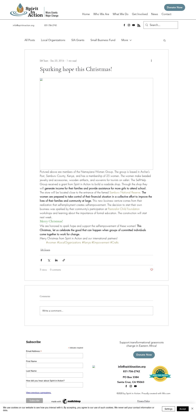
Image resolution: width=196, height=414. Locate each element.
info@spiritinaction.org (23, 25)
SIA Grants (77, 40)
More (124, 40)
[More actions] (151, 60)
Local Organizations (53, 40)
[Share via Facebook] (41, 260)
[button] (101, 14)
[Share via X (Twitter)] (48, 260)
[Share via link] (63, 260)
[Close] (192, 409)
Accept (182, 408)
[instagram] (128, 25)
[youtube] (133, 25)
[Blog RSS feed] (138, 25)
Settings (168, 408)
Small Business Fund (102, 40)
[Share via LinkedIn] (56, 260)
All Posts (29, 40)
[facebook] (124, 25)
